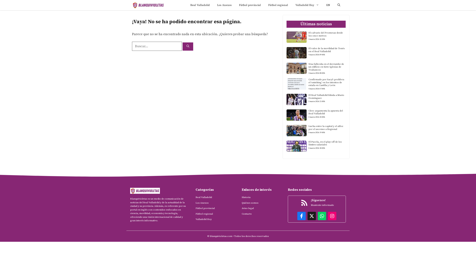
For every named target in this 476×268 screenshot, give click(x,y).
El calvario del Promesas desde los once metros (325, 34)
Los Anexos (224, 5)
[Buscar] (188, 46)
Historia (246, 197)
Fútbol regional (278, 5)
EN (328, 5)
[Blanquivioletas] (148, 5)
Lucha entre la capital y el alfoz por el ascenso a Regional (325, 128)
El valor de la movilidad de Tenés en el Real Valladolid (326, 50)
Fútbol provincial (250, 5)
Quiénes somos (250, 202)
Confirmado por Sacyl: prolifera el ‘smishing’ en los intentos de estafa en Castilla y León (326, 82)
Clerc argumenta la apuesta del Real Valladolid (325, 112)
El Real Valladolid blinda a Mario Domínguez (326, 97)
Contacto (247, 213)
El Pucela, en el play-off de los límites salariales (325, 143)
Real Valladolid (200, 5)
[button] (339, 5)
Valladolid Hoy (304, 5)
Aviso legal (248, 208)
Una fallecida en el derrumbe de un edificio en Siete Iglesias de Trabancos (326, 67)
